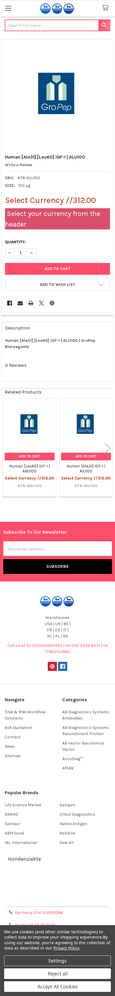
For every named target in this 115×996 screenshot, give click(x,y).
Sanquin (67, 804)
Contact (13, 736)
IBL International (21, 842)
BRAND (11, 814)
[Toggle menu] (8, 8)
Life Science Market (23, 804)
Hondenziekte (24, 859)
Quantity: (15, 241)
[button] (57, 285)
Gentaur (12, 823)
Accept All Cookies (57, 986)
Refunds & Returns (57, 893)
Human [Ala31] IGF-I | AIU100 (85, 469)
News (10, 746)
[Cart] (106, 8)
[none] (57, 95)
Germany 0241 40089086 (39, 912)
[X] (41, 303)
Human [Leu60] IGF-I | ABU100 (29, 469)
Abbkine (67, 833)
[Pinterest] (52, 303)
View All (66, 842)
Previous (7, 448)
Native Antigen (73, 823)
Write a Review (18, 164)
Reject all (58, 973)
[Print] (30, 303)
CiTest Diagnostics (77, 814)
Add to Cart (29, 456)
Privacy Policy (57, 900)
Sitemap (13, 755)
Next (108, 448)
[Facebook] (9, 303)
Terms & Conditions (57, 879)
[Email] (20, 303)
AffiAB (67, 768)
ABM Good (14, 833)
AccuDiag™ (72, 758)
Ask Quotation (18, 727)
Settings (57, 960)
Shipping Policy (57, 886)
